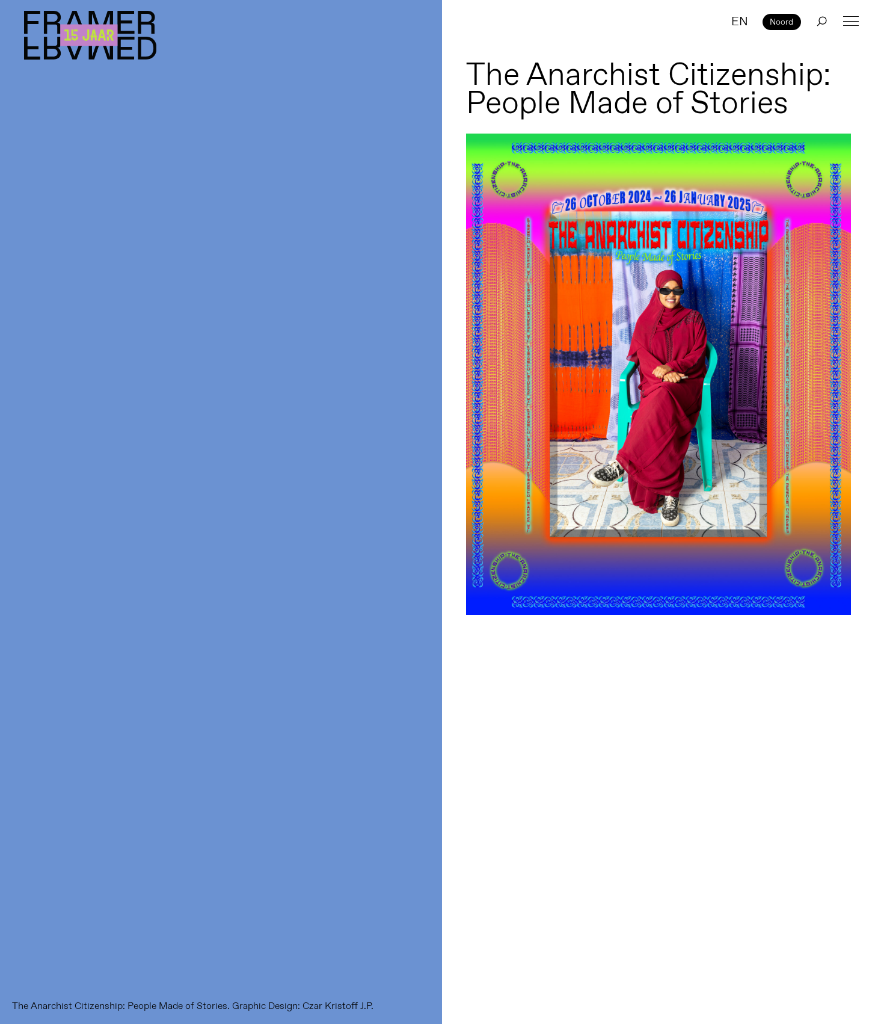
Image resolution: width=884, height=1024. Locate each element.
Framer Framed (90, 35)
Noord (781, 21)
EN (739, 21)
